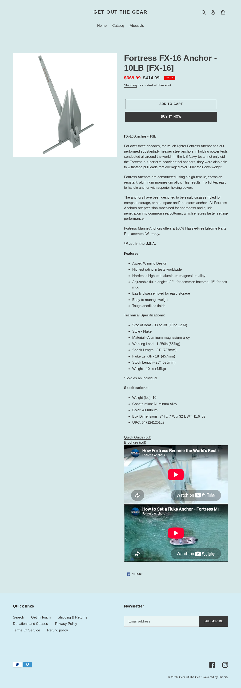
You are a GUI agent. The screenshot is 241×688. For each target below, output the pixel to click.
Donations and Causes (30, 624)
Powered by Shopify (215, 677)
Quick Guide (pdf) (137, 437)
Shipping (130, 85)
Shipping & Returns (72, 617)
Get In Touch (41, 617)
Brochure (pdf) (135, 442)
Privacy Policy (66, 624)
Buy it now (171, 116)
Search (18, 617)
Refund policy (57, 630)
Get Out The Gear (120, 12)
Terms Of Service (26, 630)
